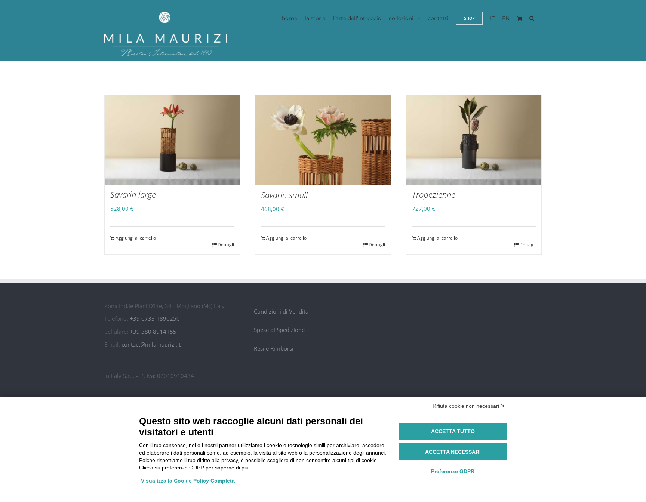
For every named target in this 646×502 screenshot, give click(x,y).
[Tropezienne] (473, 140)
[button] (531, 18)
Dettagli (226, 244)
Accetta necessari (453, 452)
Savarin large (133, 194)
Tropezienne (433, 194)
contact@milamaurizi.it (151, 344)
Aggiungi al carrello (136, 238)
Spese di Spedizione (279, 329)
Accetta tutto (453, 431)
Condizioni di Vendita (281, 311)
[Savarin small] (322, 140)
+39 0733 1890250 (155, 318)
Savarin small (284, 194)
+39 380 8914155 (153, 331)
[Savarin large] (172, 140)
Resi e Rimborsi (273, 348)
